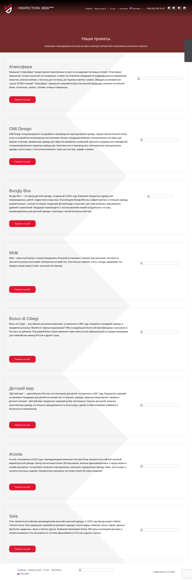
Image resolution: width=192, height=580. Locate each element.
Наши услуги (100, 8)
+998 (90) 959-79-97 (155, 8)
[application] (107, 8)
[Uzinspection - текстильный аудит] (29, 8)
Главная (88, 8)
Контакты (124, 8)
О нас (112, 8)
